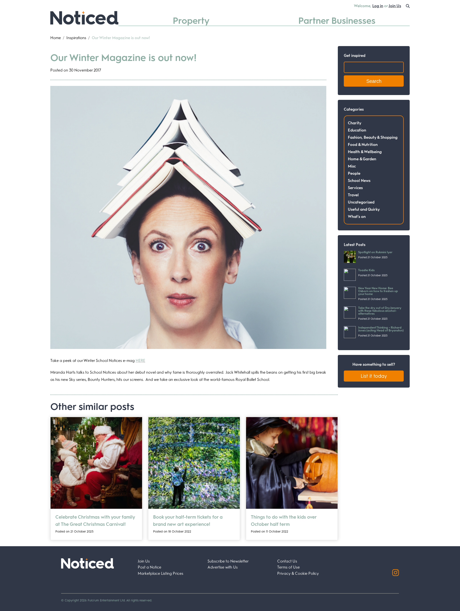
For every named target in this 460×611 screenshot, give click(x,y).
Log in (377, 6)
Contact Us (287, 561)
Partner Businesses (336, 20)
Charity (354, 123)
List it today (374, 376)
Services (355, 188)
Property (191, 20)
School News (359, 180)
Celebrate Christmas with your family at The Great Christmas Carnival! (95, 520)
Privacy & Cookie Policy (298, 573)
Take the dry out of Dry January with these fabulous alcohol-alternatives (379, 310)
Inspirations (76, 38)
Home (55, 38)
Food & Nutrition (363, 144)
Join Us (395, 6)
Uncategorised (361, 202)
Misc (352, 166)
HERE (140, 360)
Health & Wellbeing (365, 152)
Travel (353, 195)
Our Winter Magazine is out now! (123, 57)
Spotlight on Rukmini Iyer (375, 252)
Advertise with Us (222, 567)
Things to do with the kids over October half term (283, 520)
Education (357, 130)
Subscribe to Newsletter (228, 561)
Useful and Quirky (364, 209)
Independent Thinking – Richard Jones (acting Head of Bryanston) (381, 329)
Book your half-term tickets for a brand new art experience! (188, 520)
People (354, 173)
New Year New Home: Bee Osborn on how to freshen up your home (378, 291)
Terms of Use (288, 567)
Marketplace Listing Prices (160, 573)
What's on (357, 216)
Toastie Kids (366, 270)
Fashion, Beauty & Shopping (372, 137)
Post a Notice (149, 567)
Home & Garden (362, 159)
